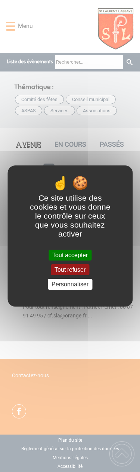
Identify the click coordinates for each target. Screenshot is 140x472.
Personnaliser (70, 284)
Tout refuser (70, 270)
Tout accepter (70, 255)
